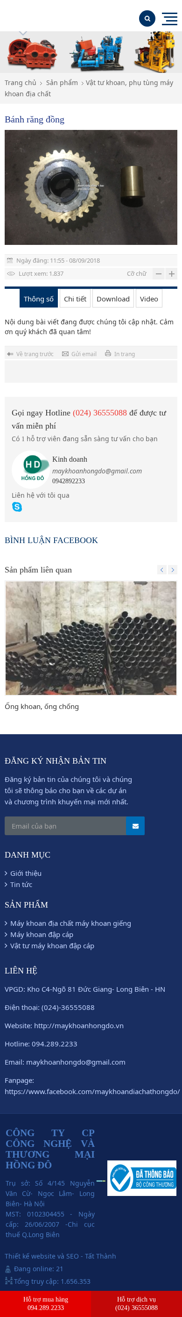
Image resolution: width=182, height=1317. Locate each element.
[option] (91, 187)
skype (17, 507)
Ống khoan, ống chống (42, 706)
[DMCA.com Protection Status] (101, 1179)
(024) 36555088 (100, 412)
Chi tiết (75, 298)
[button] (162, 569)
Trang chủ (20, 82)
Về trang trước (35, 354)
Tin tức (21, 884)
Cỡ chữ (137, 273)
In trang (124, 354)
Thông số (39, 298)
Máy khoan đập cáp (41, 934)
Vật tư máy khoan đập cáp (52, 945)
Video (149, 298)
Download (113, 298)
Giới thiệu (26, 873)
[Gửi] (135, 825)
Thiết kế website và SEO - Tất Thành (60, 1256)
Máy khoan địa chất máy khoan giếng (70, 923)
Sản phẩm (62, 82)
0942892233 (68, 481)
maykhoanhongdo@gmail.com (97, 470)
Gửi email (84, 354)
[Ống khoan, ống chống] (91, 638)
